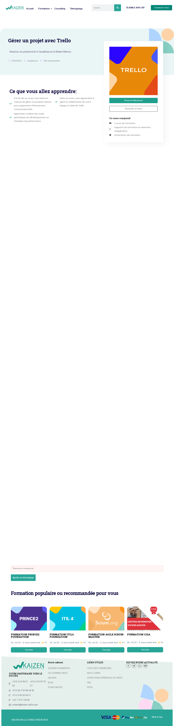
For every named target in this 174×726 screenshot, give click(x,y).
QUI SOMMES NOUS (58, 673)
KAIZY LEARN (93, 673)
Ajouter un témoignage (23, 577)
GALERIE (52, 677)
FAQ (89, 682)
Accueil (30, 8)
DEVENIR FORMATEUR (59, 668)
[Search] (117, 7)
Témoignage (76, 8)
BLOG (50, 682)
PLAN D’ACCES (55, 687)
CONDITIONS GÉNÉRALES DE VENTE (104, 677)
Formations (44, 8)
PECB (89, 687)
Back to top (157, 717)
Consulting (59, 8)
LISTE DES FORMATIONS (99, 668)
